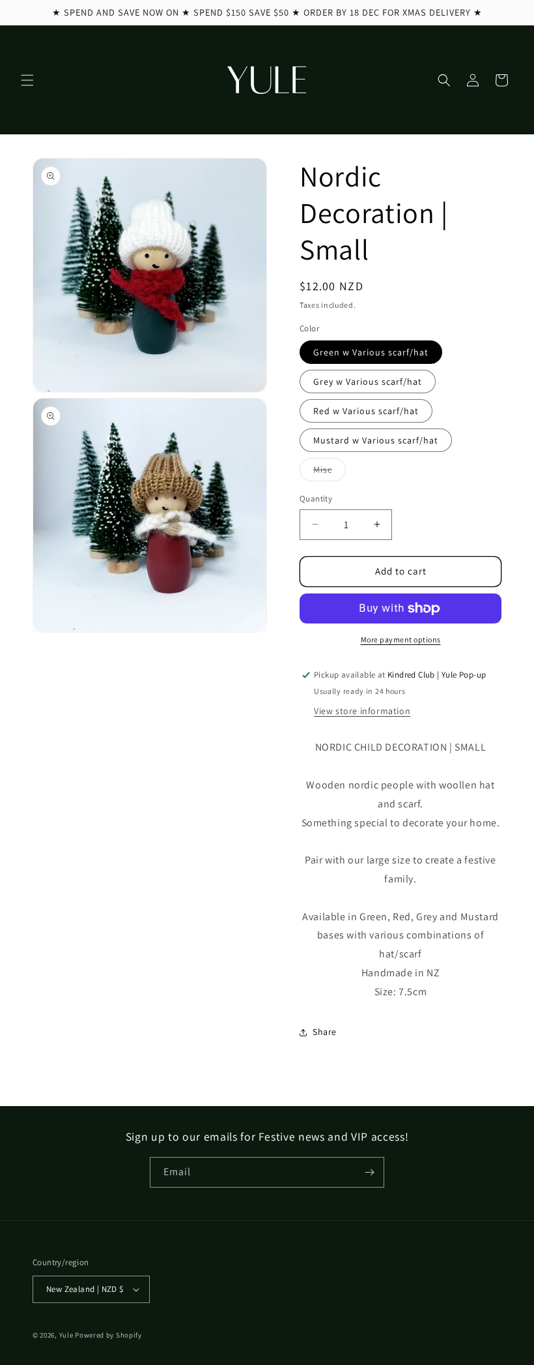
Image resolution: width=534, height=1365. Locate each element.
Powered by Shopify (108, 1335)
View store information (362, 711)
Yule (66, 1335)
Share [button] (325, 1032)
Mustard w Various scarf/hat (375, 440)
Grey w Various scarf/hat (367, 381)
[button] (27, 80)
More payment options (401, 639)
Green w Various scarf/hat (371, 352)
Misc (329, 472)
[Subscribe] (369, 1172)
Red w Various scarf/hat (366, 411)
